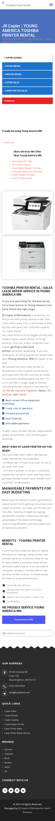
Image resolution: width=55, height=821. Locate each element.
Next (47, 808)
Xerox (22, 394)
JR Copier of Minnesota (30, 808)
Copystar (9, 754)
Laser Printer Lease (22, 178)
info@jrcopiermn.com (19, 692)
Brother (7, 394)
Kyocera (8, 749)
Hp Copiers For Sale (22, 161)
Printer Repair (13, 74)
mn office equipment (33, 39)
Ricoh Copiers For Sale (23, 175)
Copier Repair (12, 66)
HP (49, 390)
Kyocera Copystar (26, 390)
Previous (27, 812)
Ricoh (10, 390)
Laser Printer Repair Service (17, 733)
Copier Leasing (13, 58)
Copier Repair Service (14, 724)
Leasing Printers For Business (27, 171)
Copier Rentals (11, 715)
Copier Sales (12, 82)
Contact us (9, 101)
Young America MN (23, 619)
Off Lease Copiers (21, 164)
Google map (8, 142)
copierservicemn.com (11, 39)
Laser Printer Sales (16, 91)
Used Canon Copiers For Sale (26, 168)
